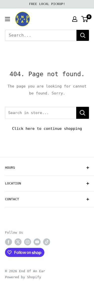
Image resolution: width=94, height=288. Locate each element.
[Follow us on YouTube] (37, 241)
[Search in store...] (82, 113)
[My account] (74, 19)
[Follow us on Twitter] (18, 241)
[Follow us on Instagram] (27, 241)
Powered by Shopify (23, 277)
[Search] (82, 35)
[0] (85, 19)
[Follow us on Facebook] (8, 241)
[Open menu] (7, 19)
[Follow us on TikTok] (46, 241)
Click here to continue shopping (47, 128)
